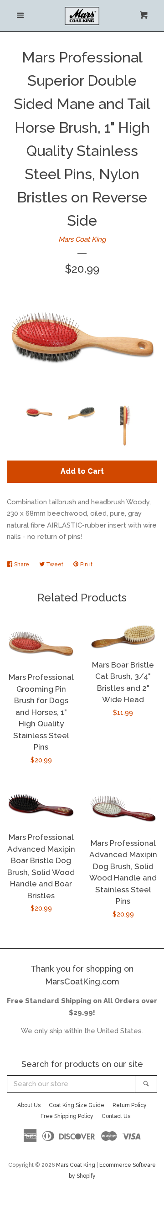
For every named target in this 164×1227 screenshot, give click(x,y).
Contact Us (116, 1116)
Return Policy (130, 1105)
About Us (29, 1105)
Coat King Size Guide (76, 1105)
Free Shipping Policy (67, 1116)
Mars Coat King (82, 239)
